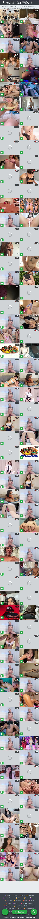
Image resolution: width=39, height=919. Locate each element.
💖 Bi (22, 903)
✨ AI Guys (8, 911)
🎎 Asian (7, 895)
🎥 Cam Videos (29, 911)
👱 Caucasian (30, 895)
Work (18, 917)
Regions (14, 917)
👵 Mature (19, 898)
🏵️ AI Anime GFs (29, 908)
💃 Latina (22, 895)
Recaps (22, 917)
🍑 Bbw (25, 900)
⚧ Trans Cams (18, 906)
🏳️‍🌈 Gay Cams (8, 906)
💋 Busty (8, 903)
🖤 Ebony (14, 895)
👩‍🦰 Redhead (17, 900)
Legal (34, 917)
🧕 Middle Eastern (8, 898)
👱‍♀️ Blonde (33, 898)
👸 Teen (25, 898)
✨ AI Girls (19, 908)
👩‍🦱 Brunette (8, 900)
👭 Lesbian (15, 903)
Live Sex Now (20, 912)
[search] (33, 912)
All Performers (28, 917)
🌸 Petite (31, 900)
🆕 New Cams (29, 903)
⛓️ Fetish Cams (9, 908)
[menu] (5, 912)
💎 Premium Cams (29, 906)
